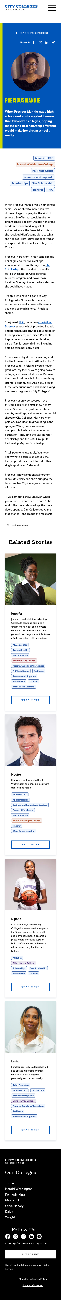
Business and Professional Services (30, 805)
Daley (9, 1211)
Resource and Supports (38, 177)
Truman (10, 1183)
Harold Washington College (35, 164)
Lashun (16, 1061)
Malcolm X (12, 1200)
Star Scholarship (42, 183)
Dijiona (16, 919)
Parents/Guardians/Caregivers (28, 666)
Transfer (38, 189)
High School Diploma (23, 1096)
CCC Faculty (38, 1090)
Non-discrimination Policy (33, 1279)
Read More (30, 579)
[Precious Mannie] (21, 7)
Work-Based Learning (24, 687)
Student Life (19, 681)
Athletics (17, 958)
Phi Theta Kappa (42, 170)
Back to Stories (34, 33)
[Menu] (52, 8)
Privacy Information (33, 1285)
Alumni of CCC (44, 158)
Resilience (39, 671)
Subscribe (30, 1254)
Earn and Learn (20, 655)
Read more (30, 700)
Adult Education (21, 1085)
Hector (16, 774)
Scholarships (20, 183)
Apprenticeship (20, 650)
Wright (10, 1217)
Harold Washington (19, 1189)
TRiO (50, 189)
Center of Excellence (23, 810)
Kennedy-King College (24, 661)
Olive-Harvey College (24, 963)
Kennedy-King (15, 1194)
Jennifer (16, 613)
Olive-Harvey (14, 1206)
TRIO (21, 322)
